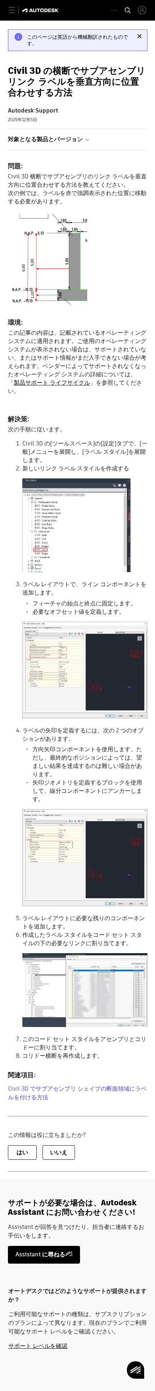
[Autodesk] (41, 10)
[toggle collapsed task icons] (114, 10)
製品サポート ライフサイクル (52, 383)
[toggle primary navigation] (16, 10)
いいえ (58, 1152)
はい (22, 1152)
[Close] (139, 36)
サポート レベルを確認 (37, 1346)
